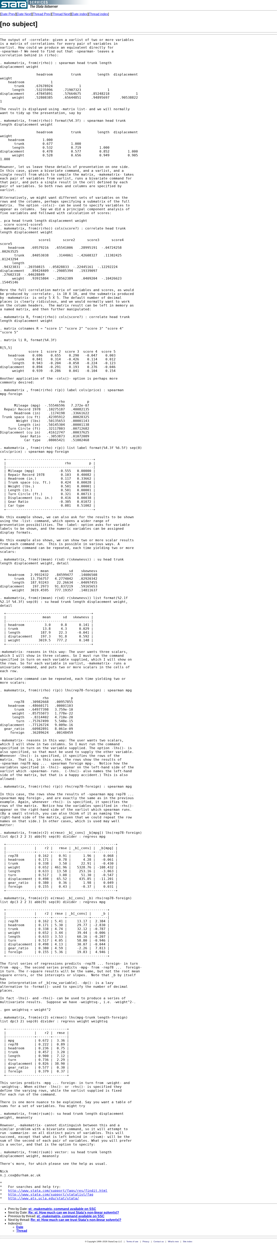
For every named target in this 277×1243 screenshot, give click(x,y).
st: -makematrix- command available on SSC (62, 1209)
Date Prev (8, 14)
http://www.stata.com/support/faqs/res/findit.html (57, 1191)
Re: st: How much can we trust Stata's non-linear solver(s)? (73, 1212)
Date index (79, 14)
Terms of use (132, 1241)
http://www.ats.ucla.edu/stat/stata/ (43, 1198)
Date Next (24, 14)
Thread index (98, 14)
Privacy (146, 1241)
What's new (173, 1241)
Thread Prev (42, 14)
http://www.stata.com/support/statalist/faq (50, 1194)
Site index (187, 1241)
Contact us (159, 1241)
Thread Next (61, 14)
